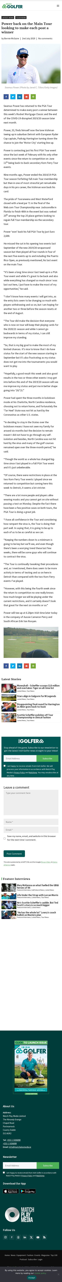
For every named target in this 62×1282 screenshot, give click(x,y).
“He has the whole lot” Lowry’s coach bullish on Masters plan (36, 914)
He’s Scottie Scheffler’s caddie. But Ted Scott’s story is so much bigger (37, 904)
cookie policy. (40, 1273)
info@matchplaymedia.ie (20, 1147)
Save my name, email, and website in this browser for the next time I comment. (31, 838)
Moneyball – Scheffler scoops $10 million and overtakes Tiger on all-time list (38, 687)
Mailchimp (33, 772)
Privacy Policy (19, 772)
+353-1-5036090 (13, 1140)
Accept (31, 1277)
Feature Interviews (24, 890)
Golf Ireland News (37, 890)
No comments (45, 38)
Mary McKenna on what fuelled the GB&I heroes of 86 (38, 886)
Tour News (21, 18)
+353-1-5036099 (10, 1143)
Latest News (8, 18)
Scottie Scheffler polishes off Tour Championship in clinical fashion (35, 716)
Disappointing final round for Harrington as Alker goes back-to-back (38, 705)
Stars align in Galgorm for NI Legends (36, 696)
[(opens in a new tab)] (31, 1066)
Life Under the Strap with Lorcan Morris (37, 895)
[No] (58, 1274)
